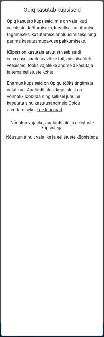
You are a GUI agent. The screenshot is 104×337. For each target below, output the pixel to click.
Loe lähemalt (49, 109)
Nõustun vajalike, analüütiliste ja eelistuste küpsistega (52, 125)
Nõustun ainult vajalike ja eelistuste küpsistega (52, 137)
